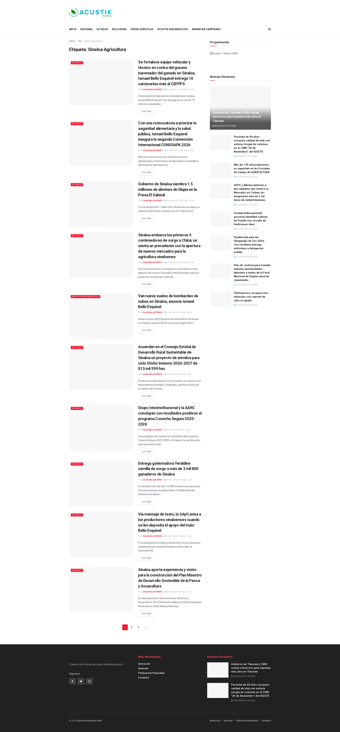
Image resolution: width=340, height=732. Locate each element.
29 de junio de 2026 (176, 480)
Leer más (146, 111)
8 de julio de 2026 (175, 430)
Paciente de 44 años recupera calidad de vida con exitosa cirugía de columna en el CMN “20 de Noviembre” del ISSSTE (252, 144)
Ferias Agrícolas (142, 29)
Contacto (143, 677)
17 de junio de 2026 (176, 536)
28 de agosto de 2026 (225, 126)
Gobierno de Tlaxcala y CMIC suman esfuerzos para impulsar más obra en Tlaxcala (236, 117)
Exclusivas (119, 29)
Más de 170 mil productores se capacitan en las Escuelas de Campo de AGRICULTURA (252, 168)
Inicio (72, 29)
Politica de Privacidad (151, 673)
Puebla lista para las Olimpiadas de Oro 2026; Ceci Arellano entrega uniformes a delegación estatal (249, 245)
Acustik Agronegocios (172, 29)
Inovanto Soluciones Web (89, 720)
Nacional (86, 29)
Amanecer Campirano (206, 29)
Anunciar (143, 668)
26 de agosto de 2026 (177, 89)
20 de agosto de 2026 (177, 200)
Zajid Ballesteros (152, 89)
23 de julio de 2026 (176, 312)
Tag (79, 41)
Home (72, 41)
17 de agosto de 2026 (177, 262)
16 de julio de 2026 (176, 374)
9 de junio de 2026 (175, 592)
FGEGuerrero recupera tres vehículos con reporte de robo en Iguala (251, 296)
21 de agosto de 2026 (177, 150)
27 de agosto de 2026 (246, 205)
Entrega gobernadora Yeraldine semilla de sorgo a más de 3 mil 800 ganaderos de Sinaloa (168, 469)
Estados (102, 29)
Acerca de (144, 663)
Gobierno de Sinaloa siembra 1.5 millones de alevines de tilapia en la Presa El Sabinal (167, 189)
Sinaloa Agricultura (93, 41)
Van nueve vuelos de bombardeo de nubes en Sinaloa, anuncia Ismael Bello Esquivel (168, 301)
